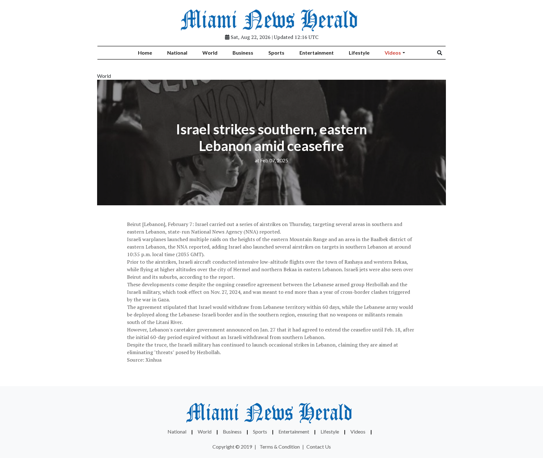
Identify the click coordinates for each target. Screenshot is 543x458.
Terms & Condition (280, 447)
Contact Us (318, 447)
